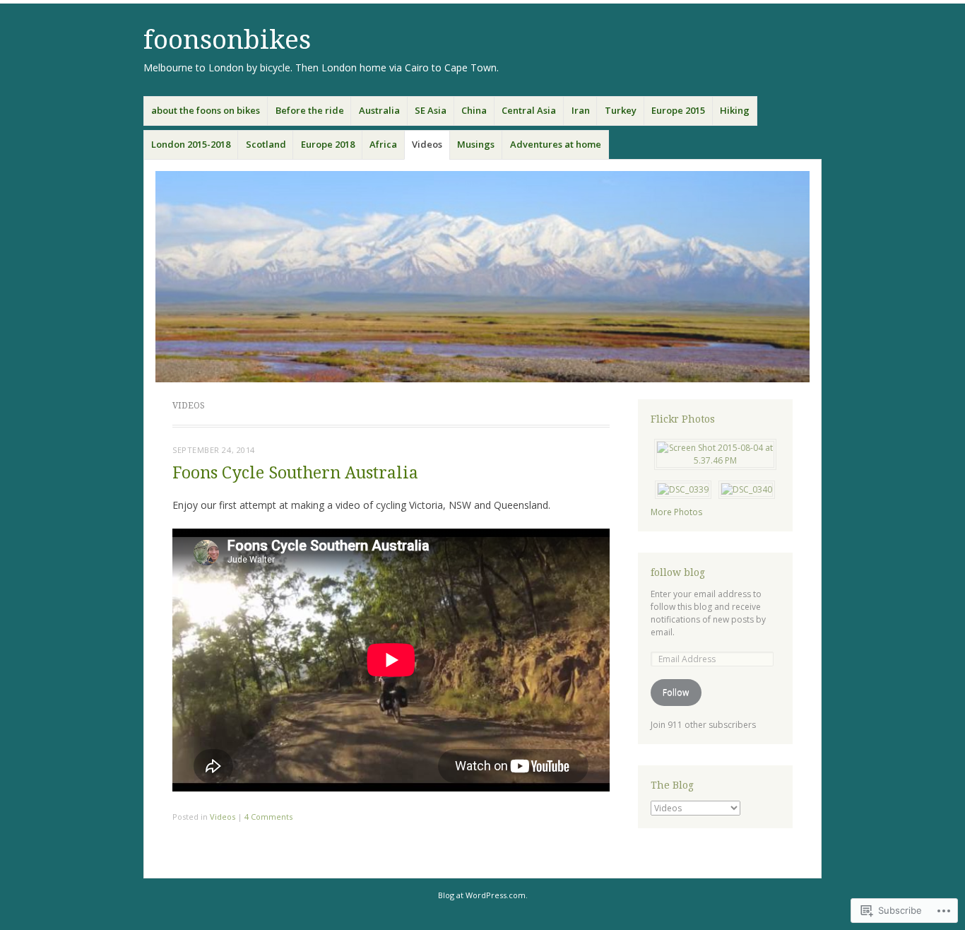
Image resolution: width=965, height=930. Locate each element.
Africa (383, 144)
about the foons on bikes (205, 110)
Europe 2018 (328, 144)
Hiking (735, 110)
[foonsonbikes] (482, 276)
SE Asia (430, 110)
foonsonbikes (227, 40)
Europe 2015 (678, 110)
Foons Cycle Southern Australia (295, 473)
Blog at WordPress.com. (483, 895)
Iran (581, 110)
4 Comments (268, 816)
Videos (427, 144)
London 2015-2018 (190, 144)
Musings (476, 144)
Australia (379, 110)
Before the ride (310, 110)
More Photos (676, 512)
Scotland (266, 144)
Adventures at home (555, 144)
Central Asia (529, 110)
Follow (676, 692)
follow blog (678, 572)
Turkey (621, 110)
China (474, 110)
